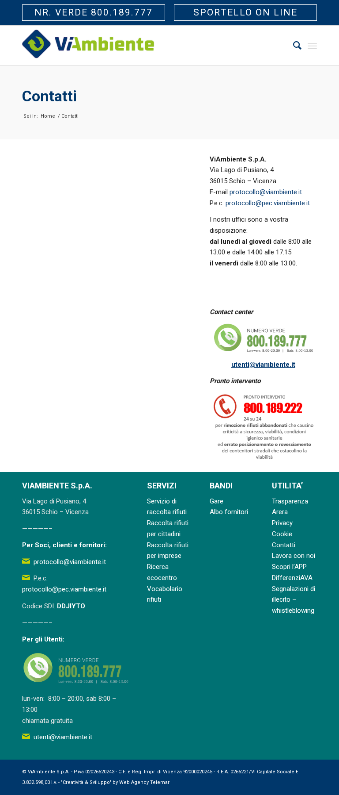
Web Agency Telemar (144, 782)
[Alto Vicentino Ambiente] (88, 45)
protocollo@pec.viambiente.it (268, 203)
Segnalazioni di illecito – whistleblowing (293, 600)
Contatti (49, 96)
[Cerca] (292, 45)
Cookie (282, 534)
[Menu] (312, 46)
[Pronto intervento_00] (263, 426)
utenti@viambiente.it (263, 365)
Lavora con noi (293, 556)
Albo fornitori (229, 512)
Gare (216, 501)
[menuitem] (292, 45)
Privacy (282, 523)
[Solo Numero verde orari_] (263, 338)
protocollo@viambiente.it (266, 192)
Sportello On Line (245, 12)
